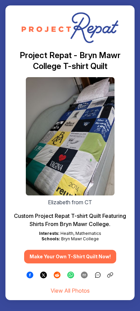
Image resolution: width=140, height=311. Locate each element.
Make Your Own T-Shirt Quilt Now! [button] (70, 256)
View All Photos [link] (70, 290)
